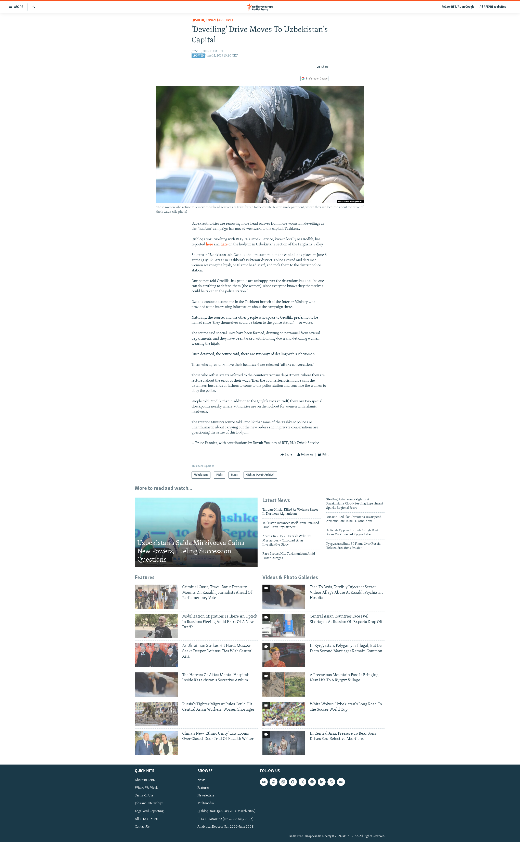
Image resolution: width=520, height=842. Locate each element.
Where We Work (146, 788)
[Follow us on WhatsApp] (331, 782)
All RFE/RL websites (493, 7)
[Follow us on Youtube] (264, 782)
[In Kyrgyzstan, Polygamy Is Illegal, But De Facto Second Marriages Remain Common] (283, 655)
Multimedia (205, 803)
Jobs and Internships (149, 803)
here (209, 244)
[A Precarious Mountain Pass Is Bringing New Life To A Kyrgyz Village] (283, 684)
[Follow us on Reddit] (273, 782)
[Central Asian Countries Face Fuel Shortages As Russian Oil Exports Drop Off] (283, 626)
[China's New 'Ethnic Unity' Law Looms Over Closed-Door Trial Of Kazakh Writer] (156, 743)
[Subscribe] (341, 782)
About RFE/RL (145, 780)
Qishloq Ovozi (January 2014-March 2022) (226, 811)
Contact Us (142, 826)
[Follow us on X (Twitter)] (302, 782)
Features (203, 788)
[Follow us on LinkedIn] (321, 782)
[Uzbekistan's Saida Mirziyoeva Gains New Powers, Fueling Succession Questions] (196, 532)
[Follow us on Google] (293, 782)
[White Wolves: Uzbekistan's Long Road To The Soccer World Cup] (283, 714)
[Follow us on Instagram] (283, 782)
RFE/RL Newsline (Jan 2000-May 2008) (225, 819)
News (201, 780)
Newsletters (205, 795)
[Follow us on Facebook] (312, 782)
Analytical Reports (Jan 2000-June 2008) (226, 826)
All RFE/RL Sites (146, 819)
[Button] (322, 67)
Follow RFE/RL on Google (458, 7)
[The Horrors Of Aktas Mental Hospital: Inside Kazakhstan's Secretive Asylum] (156, 684)
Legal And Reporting (149, 811)
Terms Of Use (144, 795)
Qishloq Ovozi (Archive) (212, 20)
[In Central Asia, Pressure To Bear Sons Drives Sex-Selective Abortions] (283, 743)
